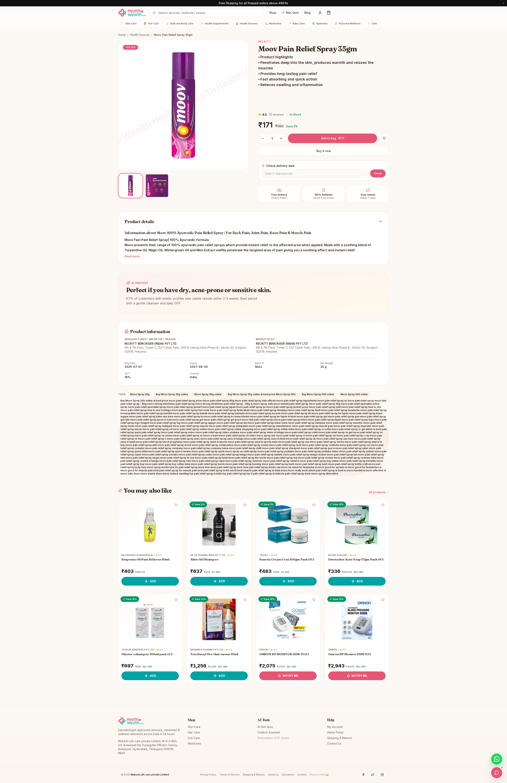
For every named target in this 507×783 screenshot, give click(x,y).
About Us (273, 774)
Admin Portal (335, 732)
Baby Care (296, 23)
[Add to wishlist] (176, 505)
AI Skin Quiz (265, 727)
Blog (307, 12)
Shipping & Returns (339, 738)
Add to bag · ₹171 (332, 138)
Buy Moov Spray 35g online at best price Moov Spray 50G (261, 394)
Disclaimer (288, 774)
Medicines (273, 23)
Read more (132, 256)
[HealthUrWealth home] (132, 12)
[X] (372, 774)
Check (378, 173)
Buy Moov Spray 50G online (318, 394)
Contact (301, 774)
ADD (153, 581)
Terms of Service (229, 774)
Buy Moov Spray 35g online (172, 394)
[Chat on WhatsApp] (496, 759)
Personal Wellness (347, 23)
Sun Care (194, 738)
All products (377, 492)
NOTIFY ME (290, 675)
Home (122, 34)
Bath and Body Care (179, 23)
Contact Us (334, 743)
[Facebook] (363, 774)
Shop (272, 12)
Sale (372, 23)
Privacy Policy (208, 774)
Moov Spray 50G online (354, 394)
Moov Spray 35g (140, 394)
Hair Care (151, 23)
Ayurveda (319, 23)
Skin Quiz (292, 12)
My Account (335, 727)
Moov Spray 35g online (207, 394)
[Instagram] (382, 774)
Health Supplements (215, 23)
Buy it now (323, 151)
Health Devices (247, 23)
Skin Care (129, 23)
